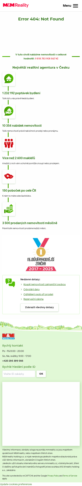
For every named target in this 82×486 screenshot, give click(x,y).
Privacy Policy (53, 476)
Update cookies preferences (16, 484)
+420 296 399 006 (12, 360)
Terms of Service (70, 476)
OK (41, 373)
